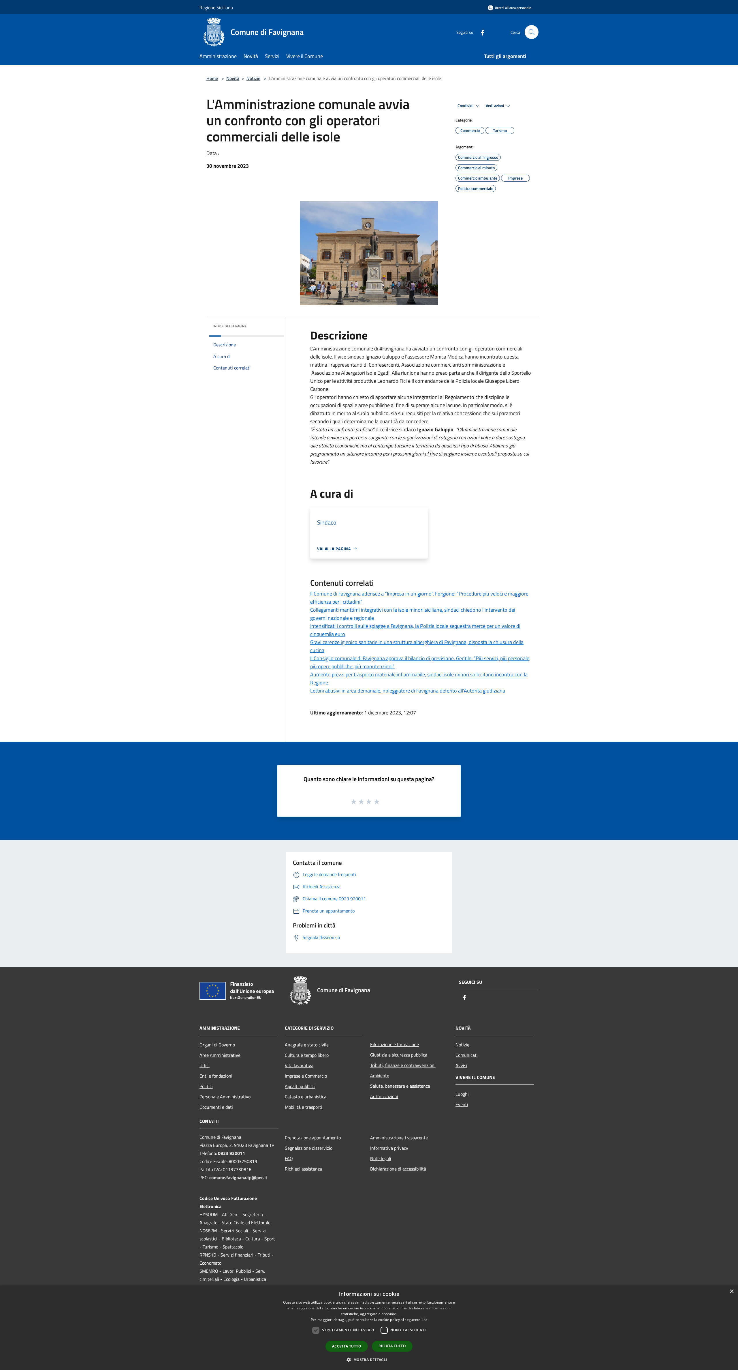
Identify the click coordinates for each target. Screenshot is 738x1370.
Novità (232, 78)
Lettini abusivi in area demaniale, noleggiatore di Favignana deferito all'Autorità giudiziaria (407, 691)
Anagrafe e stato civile (307, 1044)
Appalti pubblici (300, 1086)
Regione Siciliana (216, 7)
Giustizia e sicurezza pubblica (398, 1054)
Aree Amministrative (219, 1055)
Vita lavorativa (299, 1065)
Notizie (253, 78)
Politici (206, 1086)
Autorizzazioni (384, 1096)
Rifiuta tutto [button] (392, 1345)
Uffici (204, 1065)
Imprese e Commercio (306, 1075)
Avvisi (461, 1065)
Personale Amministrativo (225, 1096)
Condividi (466, 105)
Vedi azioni (495, 105)
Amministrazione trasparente (399, 1137)
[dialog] (369, 1327)
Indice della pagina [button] (229, 326)
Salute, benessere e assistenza (400, 1085)
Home (212, 78)
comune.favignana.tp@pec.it (238, 1177)
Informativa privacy (389, 1148)
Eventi (461, 1104)
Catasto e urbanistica (305, 1096)
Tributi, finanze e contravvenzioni (403, 1065)
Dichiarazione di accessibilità (398, 1168)
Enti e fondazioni (215, 1075)
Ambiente (379, 1075)
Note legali (380, 1158)
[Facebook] (480, 32)
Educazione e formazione (394, 1044)
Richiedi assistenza (303, 1168)
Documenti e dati (216, 1107)
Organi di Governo (217, 1044)
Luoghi (462, 1094)
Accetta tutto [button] (346, 1346)
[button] (369, 1359)
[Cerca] (532, 32)
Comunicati (466, 1055)
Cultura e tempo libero (307, 1055)
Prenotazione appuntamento (313, 1137)
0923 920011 (231, 1153)
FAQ (289, 1158)
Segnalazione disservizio (308, 1148)
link (424, 1319)
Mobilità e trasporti (303, 1107)
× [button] (731, 1291)
